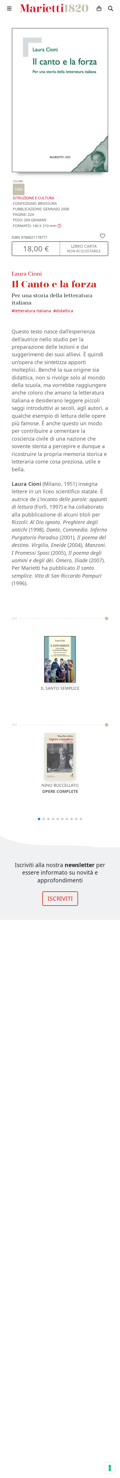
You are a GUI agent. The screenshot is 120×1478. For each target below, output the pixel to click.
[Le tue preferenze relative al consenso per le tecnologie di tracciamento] (109, 1467)
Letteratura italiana (32, 310)
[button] (37, 225)
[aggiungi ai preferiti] (102, 235)
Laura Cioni (27, 273)
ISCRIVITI (60, 898)
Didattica (64, 310)
